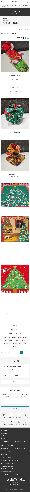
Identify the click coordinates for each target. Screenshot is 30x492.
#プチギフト (17, 340)
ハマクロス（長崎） (7, 451)
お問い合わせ (6, 455)
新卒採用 (5, 438)
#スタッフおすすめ (9, 340)
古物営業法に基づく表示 (9, 471)
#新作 (27, 394)
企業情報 (5, 430)
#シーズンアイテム (7, 343)
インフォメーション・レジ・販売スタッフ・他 (14, 441)
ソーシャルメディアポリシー (10, 463)
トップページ (15, 408)
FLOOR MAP (14, 372)
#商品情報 (15, 343)
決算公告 (5, 433)
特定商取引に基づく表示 (9, 469)
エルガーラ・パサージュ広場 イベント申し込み (14, 448)
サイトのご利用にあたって (9, 457)
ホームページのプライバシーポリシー (12, 460)
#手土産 (23, 340)
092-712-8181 (15, 486)
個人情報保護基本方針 (8, 466)
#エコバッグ (15, 346)
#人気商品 (25, 337)
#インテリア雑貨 (22, 343)
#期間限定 (14, 337)
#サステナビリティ (6, 337)
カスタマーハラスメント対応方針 (11, 474)
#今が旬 (19, 337)
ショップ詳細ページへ (15, 382)
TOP (2, 5)
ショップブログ (7, 5)
